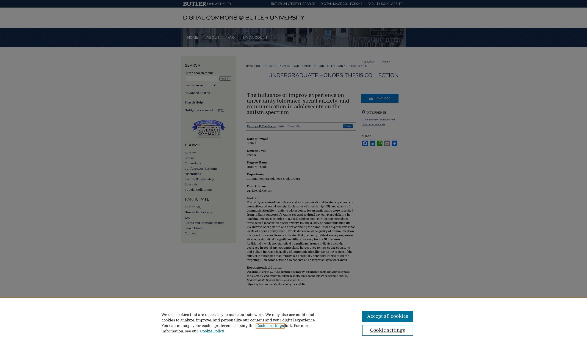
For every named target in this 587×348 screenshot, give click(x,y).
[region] (293, 323)
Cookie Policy (212, 331)
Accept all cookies (387, 316)
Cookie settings (270, 326)
